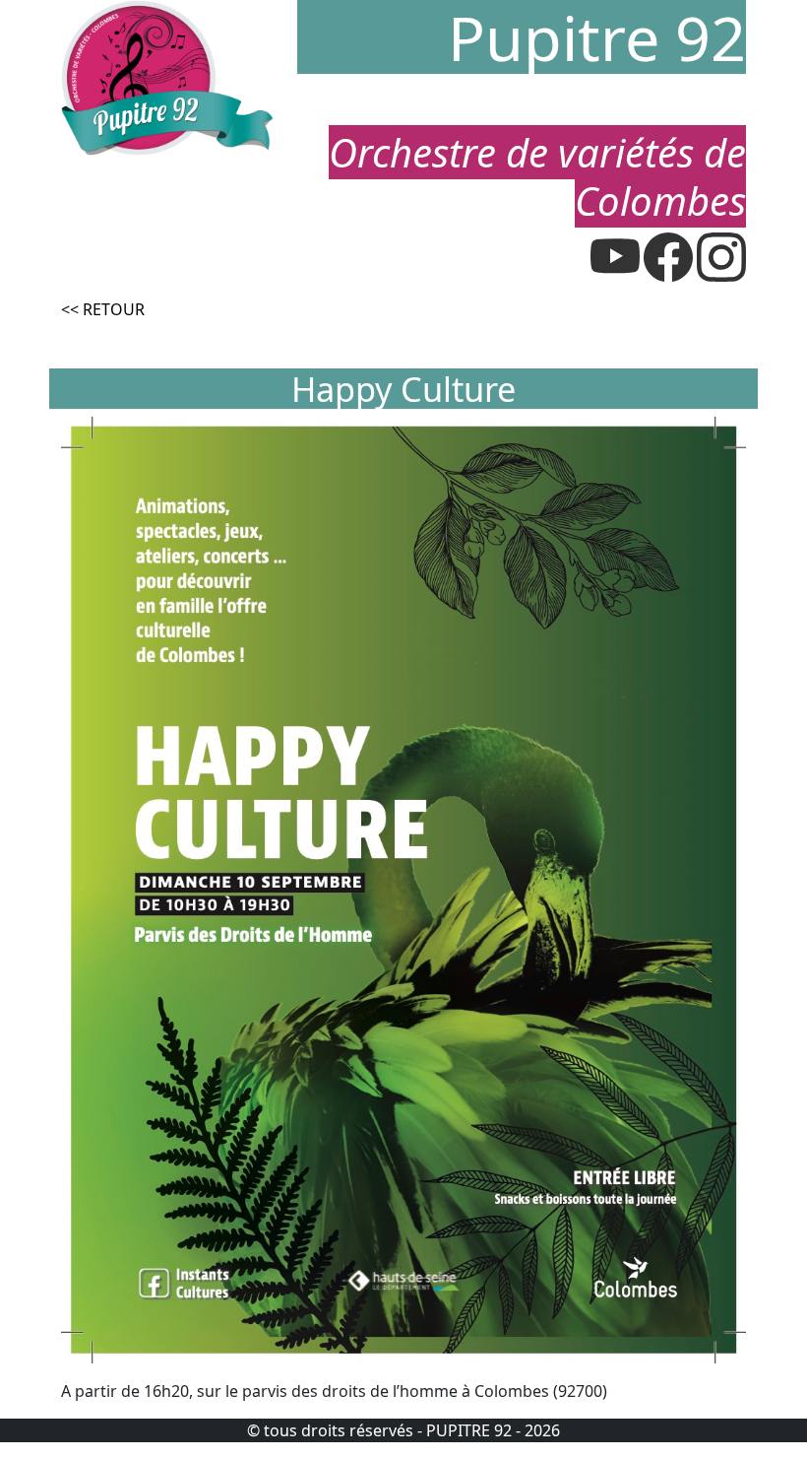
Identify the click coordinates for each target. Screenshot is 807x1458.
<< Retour (103, 309)
